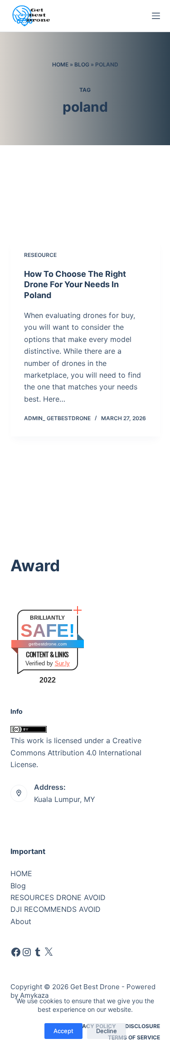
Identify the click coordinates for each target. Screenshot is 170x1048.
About (20, 921)
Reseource (40, 254)
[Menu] (156, 16)
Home (60, 64)
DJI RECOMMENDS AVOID (55, 909)
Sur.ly (62, 663)
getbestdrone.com (48, 643)
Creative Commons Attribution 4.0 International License (75, 752)
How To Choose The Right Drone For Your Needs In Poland (75, 284)
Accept (63, 1030)
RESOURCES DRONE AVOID (58, 897)
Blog (81, 64)
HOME (21, 873)
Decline (106, 1030)
